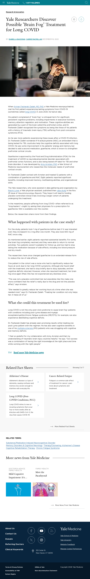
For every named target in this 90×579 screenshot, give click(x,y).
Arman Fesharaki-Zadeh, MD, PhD (28, 107)
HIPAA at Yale (39, 567)
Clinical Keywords (14, 550)
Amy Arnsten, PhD (49, 164)
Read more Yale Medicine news (29, 352)
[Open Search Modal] (86, 2)
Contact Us (10, 534)
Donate (9, 539)
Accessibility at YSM (12, 570)
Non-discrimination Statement (46, 570)
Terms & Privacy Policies (14, 567)
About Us (9, 529)
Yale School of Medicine (69, 535)
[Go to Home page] (13, 3)
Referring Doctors (14, 544)
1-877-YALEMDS (33, 3)
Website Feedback (67, 544)
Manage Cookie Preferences (71, 549)
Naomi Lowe (13, 191)
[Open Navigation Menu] (4, 2)
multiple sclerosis (25, 328)
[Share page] (81, 19)
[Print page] (74, 19)
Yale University (65, 540)
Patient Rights (10, 574)
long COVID (30, 112)
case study (61, 191)
